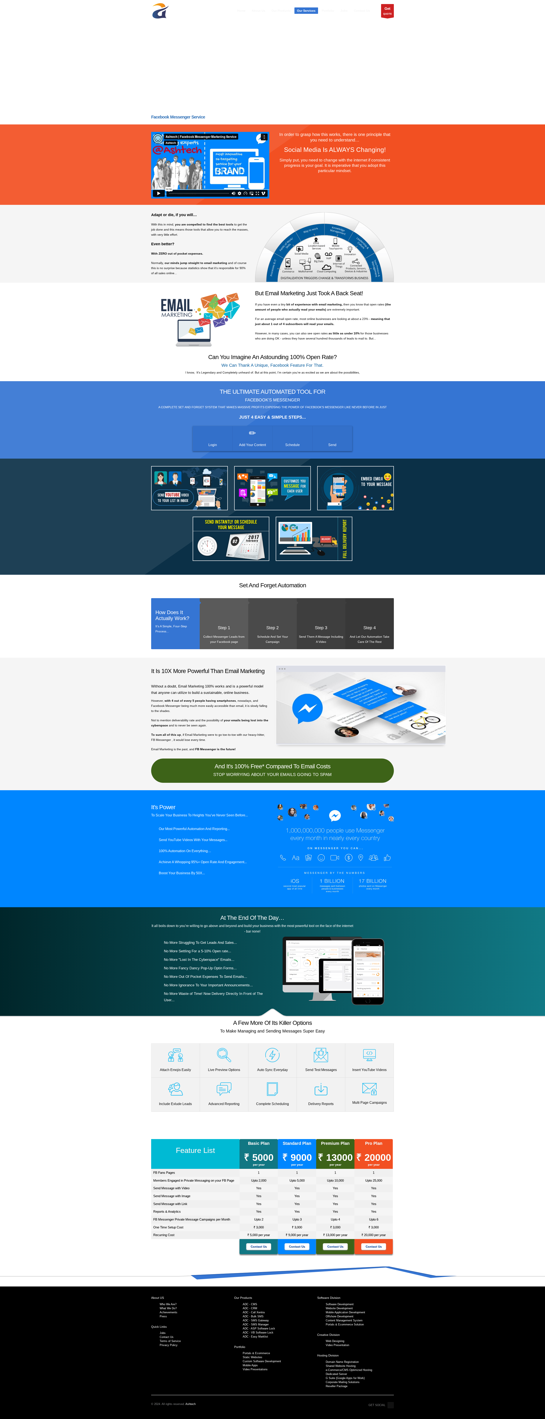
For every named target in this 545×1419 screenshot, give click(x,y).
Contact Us (259, 1246)
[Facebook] (390, 1405)
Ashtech (190, 1404)
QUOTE (387, 11)
